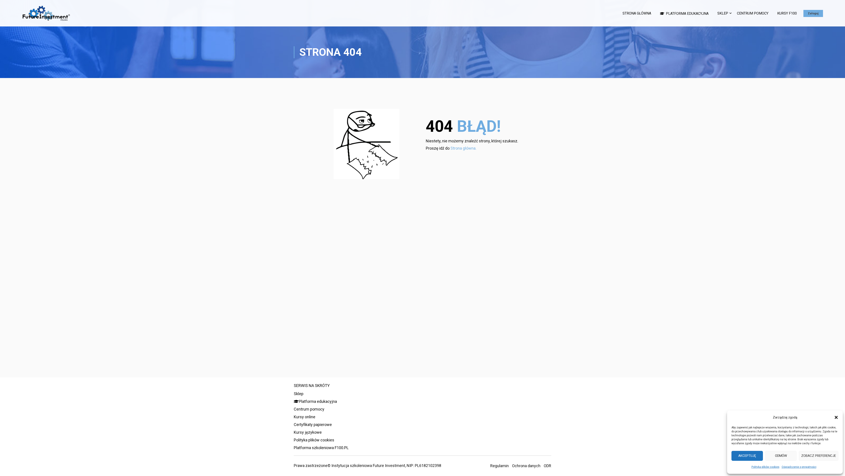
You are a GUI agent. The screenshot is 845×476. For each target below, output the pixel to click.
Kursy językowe (308, 432)
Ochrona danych (526, 465)
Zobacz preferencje (818, 456)
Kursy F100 (787, 13)
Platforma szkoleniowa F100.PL (321, 447)
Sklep (722, 13)
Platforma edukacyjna (687, 13)
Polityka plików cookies (765, 467)
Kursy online (304, 417)
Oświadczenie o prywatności (799, 467)
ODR (547, 465)
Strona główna (637, 13)
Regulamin (499, 465)
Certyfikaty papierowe (313, 424)
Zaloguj (813, 13)
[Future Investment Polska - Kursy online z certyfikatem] (46, 15)
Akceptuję (747, 456)
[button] (836, 417)
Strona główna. (463, 148)
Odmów (781, 456)
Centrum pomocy (752, 13)
